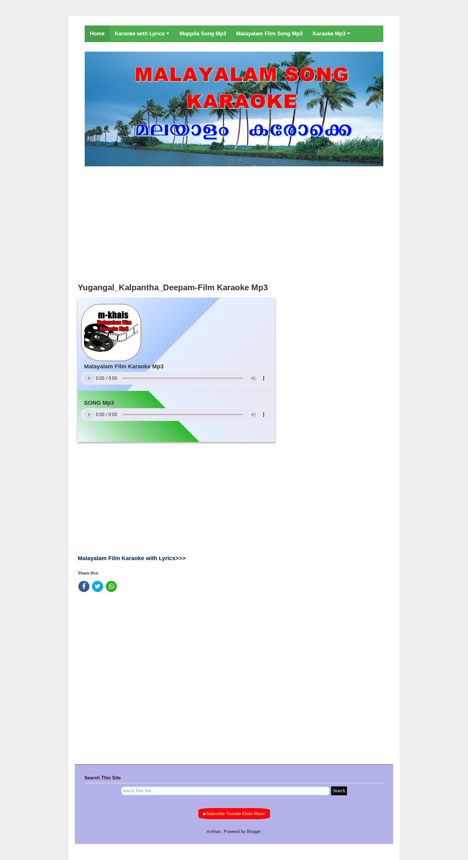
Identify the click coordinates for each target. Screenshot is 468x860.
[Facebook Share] (83, 586)
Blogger (253, 831)
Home (97, 34)
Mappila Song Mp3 (203, 34)
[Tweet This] (97, 586)
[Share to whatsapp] (111, 586)
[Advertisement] (234, 222)
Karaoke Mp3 (330, 34)
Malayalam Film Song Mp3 (269, 34)
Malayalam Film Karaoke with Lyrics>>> (132, 558)
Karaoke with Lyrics (140, 34)
